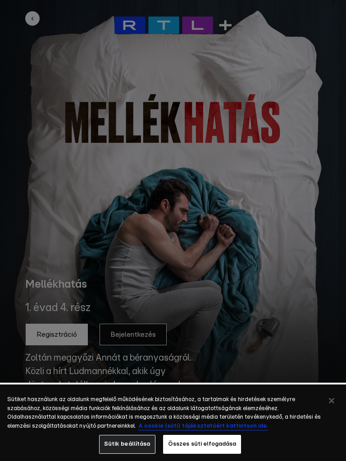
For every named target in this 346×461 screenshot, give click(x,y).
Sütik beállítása (127, 444)
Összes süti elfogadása (202, 444)
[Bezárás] (331, 401)
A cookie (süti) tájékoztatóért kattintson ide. (203, 426)
